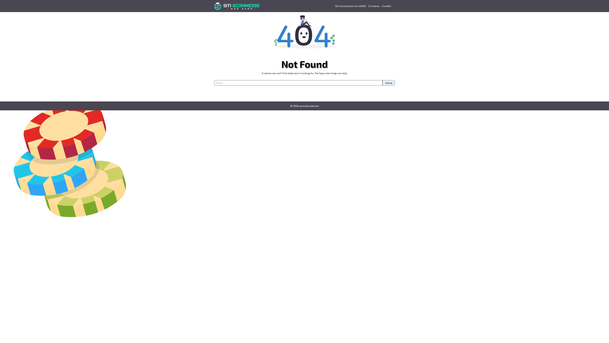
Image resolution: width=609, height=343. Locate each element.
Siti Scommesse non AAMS (350, 5)
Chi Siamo (374, 5)
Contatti (386, 5)
